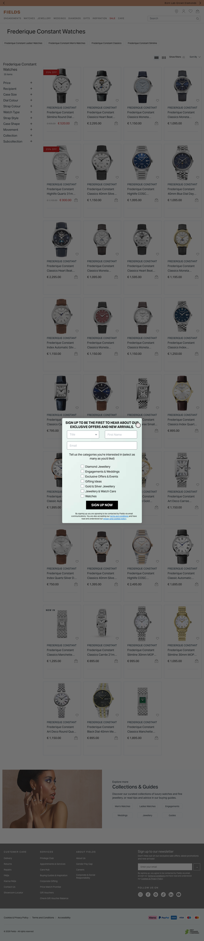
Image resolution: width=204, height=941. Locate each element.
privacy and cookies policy (114, 518)
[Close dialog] (138, 425)
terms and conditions (119, 516)
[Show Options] (96, 434)
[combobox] (82, 434)
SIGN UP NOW (102, 505)
